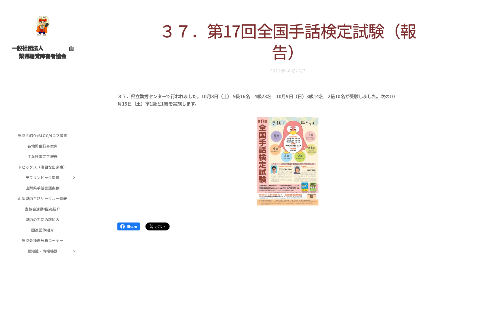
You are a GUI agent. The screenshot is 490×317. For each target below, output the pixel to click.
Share (131, 226)
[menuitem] (42, 135)
